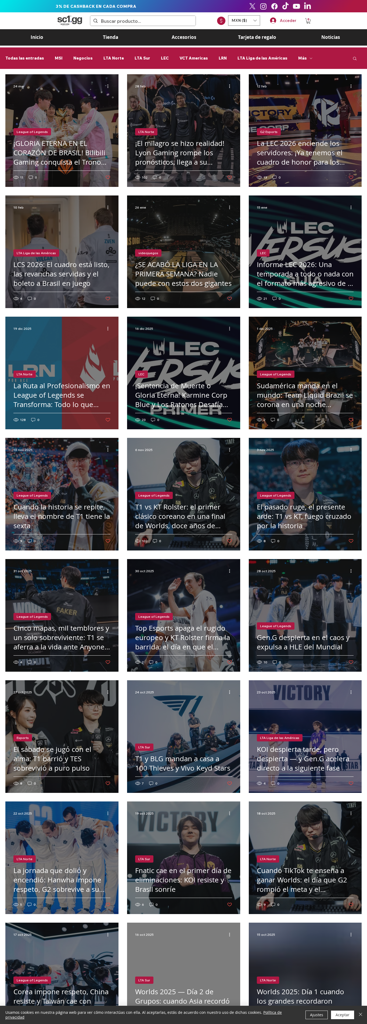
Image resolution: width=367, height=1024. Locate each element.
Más (302, 58)
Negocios (83, 58)
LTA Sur (142, 58)
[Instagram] (263, 6)
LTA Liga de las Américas (262, 58)
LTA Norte (113, 58)
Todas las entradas (24, 58)
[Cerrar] (360, 1015)
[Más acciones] (109, 86)
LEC (165, 58)
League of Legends (32, 132)
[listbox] (244, 20)
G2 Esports (269, 132)
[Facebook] (274, 6)
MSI (59, 58)
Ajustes (316, 1014)
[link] (308, 21)
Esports (23, 738)
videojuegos (148, 253)
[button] (244, 20)
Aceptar (343, 1014)
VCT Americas (193, 58)
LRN (223, 58)
